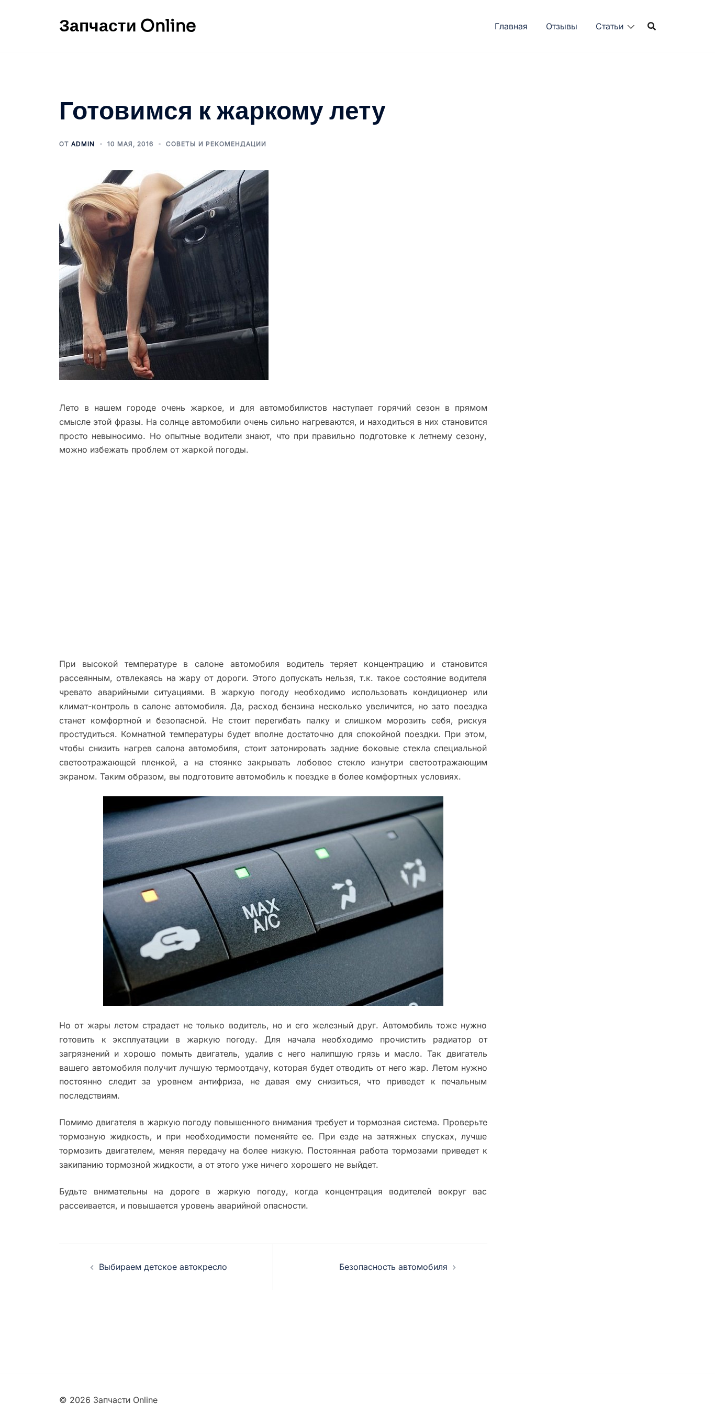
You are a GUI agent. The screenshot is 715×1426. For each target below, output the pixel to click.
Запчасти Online (127, 25)
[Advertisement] (273, 557)
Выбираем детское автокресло (163, 1267)
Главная (511, 26)
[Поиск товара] (651, 26)
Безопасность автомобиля (393, 1267)
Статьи (609, 26)
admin (83, 144)
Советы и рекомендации (216, 144)
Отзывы (561, 26)
